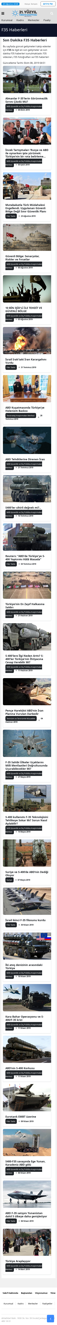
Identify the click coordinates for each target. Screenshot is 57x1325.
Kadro (20, 20)
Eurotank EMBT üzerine (20, 1116)
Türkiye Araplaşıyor (18, 1261)
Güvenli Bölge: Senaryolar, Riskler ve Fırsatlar (22, 258)
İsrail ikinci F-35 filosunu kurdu (25, 920)
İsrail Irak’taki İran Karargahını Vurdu (25, 361)
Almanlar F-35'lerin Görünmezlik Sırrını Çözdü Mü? (26, 100)
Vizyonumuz (41, 1293)
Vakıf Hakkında (10, 1293)
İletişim (34, 4)
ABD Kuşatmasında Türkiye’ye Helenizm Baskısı (24, 409)
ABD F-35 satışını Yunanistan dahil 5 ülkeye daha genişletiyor (26, 1214)
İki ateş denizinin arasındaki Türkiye (23, 966)
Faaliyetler (47, 1303)
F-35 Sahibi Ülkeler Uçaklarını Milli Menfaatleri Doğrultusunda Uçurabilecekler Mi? (26, 765)
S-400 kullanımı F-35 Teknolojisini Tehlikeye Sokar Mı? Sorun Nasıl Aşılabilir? (26, 820)
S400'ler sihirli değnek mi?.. (23, 507)
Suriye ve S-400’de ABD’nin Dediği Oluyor (26, 873)
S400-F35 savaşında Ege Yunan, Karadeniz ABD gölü (25, 1163)
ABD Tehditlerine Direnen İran (25, 459)
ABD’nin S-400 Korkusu (20, 1068)
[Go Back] (50, 1318)
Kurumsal (6, 20)
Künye (27, 4)
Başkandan (26, 1293)
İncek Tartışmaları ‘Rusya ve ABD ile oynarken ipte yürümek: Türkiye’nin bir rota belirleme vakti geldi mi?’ (26, 153)
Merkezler (33, 20)
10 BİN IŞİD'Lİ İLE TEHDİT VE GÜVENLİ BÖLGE (23, 309)
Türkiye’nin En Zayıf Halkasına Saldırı (24, 605)
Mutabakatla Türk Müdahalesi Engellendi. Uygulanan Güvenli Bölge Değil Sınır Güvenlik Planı (25, 208)
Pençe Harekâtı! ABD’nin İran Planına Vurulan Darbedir (24, 712)
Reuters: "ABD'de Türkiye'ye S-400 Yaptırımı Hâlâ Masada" (25, 557)
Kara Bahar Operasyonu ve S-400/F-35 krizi (24, 1018)
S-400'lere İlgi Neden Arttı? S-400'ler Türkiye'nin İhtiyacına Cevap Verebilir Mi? (24, 659)
